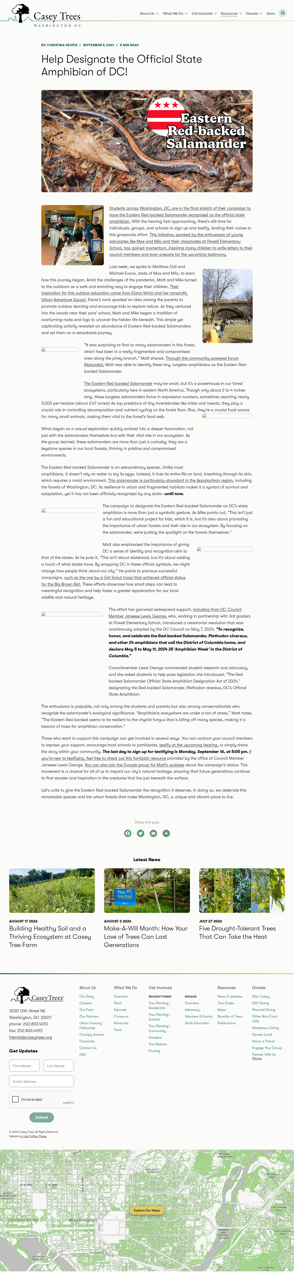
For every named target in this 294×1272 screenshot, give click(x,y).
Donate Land (262, 1034)
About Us (147, 13)
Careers (85, 1003)
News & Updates (230, 996)
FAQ (82, 1054)
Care (118, 1030)
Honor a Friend (263, 1041)
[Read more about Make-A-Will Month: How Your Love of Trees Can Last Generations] (147, 915)
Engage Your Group (267, 1048)
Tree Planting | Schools (159, 1017)
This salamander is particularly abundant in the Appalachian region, (171, 480)
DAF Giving (260, 1003)
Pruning (154, 1051)
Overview (121, 996)
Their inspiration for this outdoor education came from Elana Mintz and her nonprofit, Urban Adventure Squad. (114, 293)
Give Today (261, 996)
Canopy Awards (92, 1034)
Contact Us (88, 1048)
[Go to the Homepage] (41, 14)
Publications (227, 1023)
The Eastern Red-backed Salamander (118, 383)
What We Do (173, 13)
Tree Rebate (158, 1044)
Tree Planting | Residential (159, 1005)
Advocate (121, 1023)
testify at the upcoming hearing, (188, 745)
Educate (120, 1010)
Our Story (86, 996)
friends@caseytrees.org (30, 1037)
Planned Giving (263, 1010)
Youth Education (197, 1023)
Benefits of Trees (230, 1016)
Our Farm (86, 1010)
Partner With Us (264, 1054)
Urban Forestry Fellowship (90, 1025)
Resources (229, 13)
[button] (283, 13)
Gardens (155, 1037)
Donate (252, 13)
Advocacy (192, 1010)
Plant (118, 1003)
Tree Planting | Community (159, 1028)
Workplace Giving (265, 1028)
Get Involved (202, 13)
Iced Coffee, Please (35, 1136)
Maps (222, 1010)
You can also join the (134, 765)
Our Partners (89, 1016)
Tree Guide (226, 1003)
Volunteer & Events (198, 1016)
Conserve (121, 1016)
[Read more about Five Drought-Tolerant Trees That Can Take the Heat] (242, 915)
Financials (87, 1041)
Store (270, 13)
